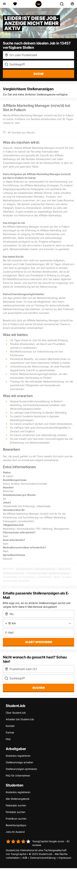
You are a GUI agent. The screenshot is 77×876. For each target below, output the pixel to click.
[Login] (72, 4)
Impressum (65, 857)
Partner (10, 732)
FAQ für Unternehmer (18, 775)
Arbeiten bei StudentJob (20, 719)
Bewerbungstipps (16, 825)
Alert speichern (38, 642)
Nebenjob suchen (16, 805)
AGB (24, 857)
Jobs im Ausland (15, 831)
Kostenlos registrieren (18, 755)
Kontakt (10, 725)
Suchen (38, 688)
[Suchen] (63, 4)
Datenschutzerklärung (43, 857)
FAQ (8, 739)
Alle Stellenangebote (17, 798)
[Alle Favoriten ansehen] (15, 4)
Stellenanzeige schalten (19, 762)
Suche (38, 74)
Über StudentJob (16, 712)
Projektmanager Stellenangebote (48, 573)
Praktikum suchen (16, 818)
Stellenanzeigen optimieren (21, 768)
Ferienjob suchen (15, 811)
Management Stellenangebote (35, 568)
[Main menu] (4, 4)
